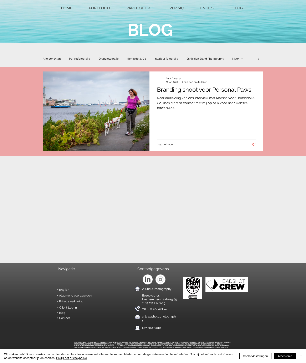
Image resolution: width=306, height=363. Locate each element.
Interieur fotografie (166, 58)
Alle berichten (52, 58)
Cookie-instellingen (255, 356)
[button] (258, 59)
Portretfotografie (79, 58)
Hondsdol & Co (136, 58)
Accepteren (284, 356)
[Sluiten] (301, 356)
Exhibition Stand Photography (205, 58)
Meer (235, 58)
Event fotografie (108, 58)
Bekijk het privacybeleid (71, 358)
